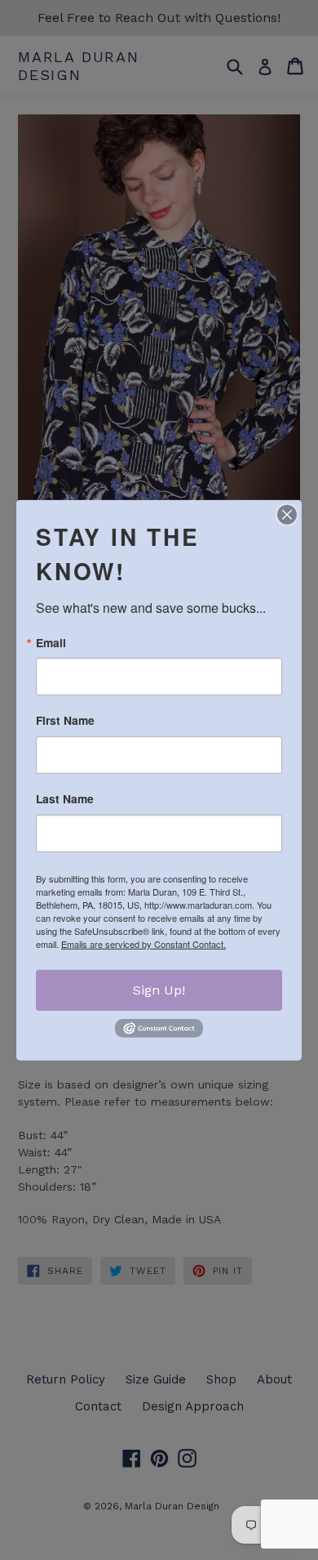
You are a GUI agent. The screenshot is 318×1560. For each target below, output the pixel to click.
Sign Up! (159, 990)
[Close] (287, 514)
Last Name (65, 799)
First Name (65, 720)
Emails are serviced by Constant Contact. (143, 943)
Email (51, 642)
